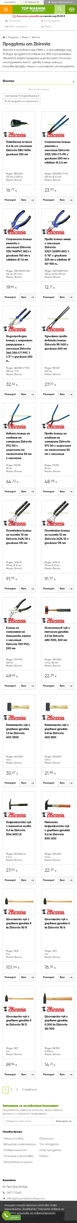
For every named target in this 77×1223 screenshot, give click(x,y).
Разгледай (10, 200)
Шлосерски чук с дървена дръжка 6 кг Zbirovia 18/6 (57, 923)
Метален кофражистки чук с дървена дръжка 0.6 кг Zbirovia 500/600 (57, 830)
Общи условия (13, 1138)
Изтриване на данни (18, 1162)
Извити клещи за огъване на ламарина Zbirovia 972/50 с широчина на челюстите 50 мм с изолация (19, 446)
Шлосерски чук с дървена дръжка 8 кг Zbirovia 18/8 (18, 923)
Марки (43, 1156)
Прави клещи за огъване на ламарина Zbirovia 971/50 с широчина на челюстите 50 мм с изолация (58, 444)
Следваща (29, 1089)
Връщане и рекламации (20, 1144)
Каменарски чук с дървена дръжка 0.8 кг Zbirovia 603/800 (57, 731)
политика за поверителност (36, 1213)
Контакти (10, 2)
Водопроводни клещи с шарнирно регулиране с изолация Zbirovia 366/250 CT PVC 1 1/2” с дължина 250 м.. (19, 348)
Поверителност (15, 1150)
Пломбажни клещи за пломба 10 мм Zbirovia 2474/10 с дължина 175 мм (18, 537)
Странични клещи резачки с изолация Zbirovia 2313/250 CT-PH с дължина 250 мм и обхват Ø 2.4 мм (57, 152)
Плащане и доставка (18, 1156)
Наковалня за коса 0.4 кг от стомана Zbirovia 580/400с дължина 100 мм (19, 148)
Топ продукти (49, 1144)
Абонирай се (63, 1121)
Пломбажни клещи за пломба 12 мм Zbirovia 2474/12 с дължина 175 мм (57, 537)
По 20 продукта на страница (21, 101)
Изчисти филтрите (38, 89)
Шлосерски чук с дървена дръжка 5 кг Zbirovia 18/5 (18, 1020)
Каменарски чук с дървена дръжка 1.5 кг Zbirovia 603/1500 (18, 731)
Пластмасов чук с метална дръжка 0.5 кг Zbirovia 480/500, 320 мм (57, 634)
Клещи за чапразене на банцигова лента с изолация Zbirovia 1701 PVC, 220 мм (18, 638)
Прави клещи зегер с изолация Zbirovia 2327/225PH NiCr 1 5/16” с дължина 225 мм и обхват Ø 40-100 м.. (58, 251)
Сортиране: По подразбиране (21, 96)
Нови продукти (50, 1150)
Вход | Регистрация (61, 2)
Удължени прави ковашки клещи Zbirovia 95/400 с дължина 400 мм (56, 342)
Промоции (46, 1138)
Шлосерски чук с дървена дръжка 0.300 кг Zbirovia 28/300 (56, 1022)
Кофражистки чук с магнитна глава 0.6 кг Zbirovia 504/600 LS (18, 828)
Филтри (8, 81)
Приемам (12, 1217)
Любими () (33, 2)
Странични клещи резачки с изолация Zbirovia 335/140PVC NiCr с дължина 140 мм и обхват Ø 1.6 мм (19, 249)
